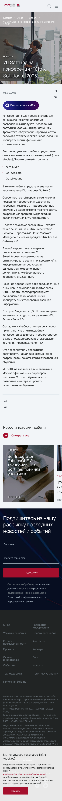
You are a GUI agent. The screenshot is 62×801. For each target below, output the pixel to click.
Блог (36, 657)
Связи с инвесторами (11, 658)
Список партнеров (44, 633)
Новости (32, 17)
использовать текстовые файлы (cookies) (24, 774)
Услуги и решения (14, 633)
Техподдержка (12, 673)
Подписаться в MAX (22, 105)
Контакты (39, 641)
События (9, 665)
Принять (15, 790)
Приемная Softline (14, 681)
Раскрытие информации (41, 626)
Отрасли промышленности (14, 642)
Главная (7, 17)
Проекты (8, 649)
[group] (28, 473)
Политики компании (45, 673)
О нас (20, 17)
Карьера (38, 649)
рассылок (38, 588)
